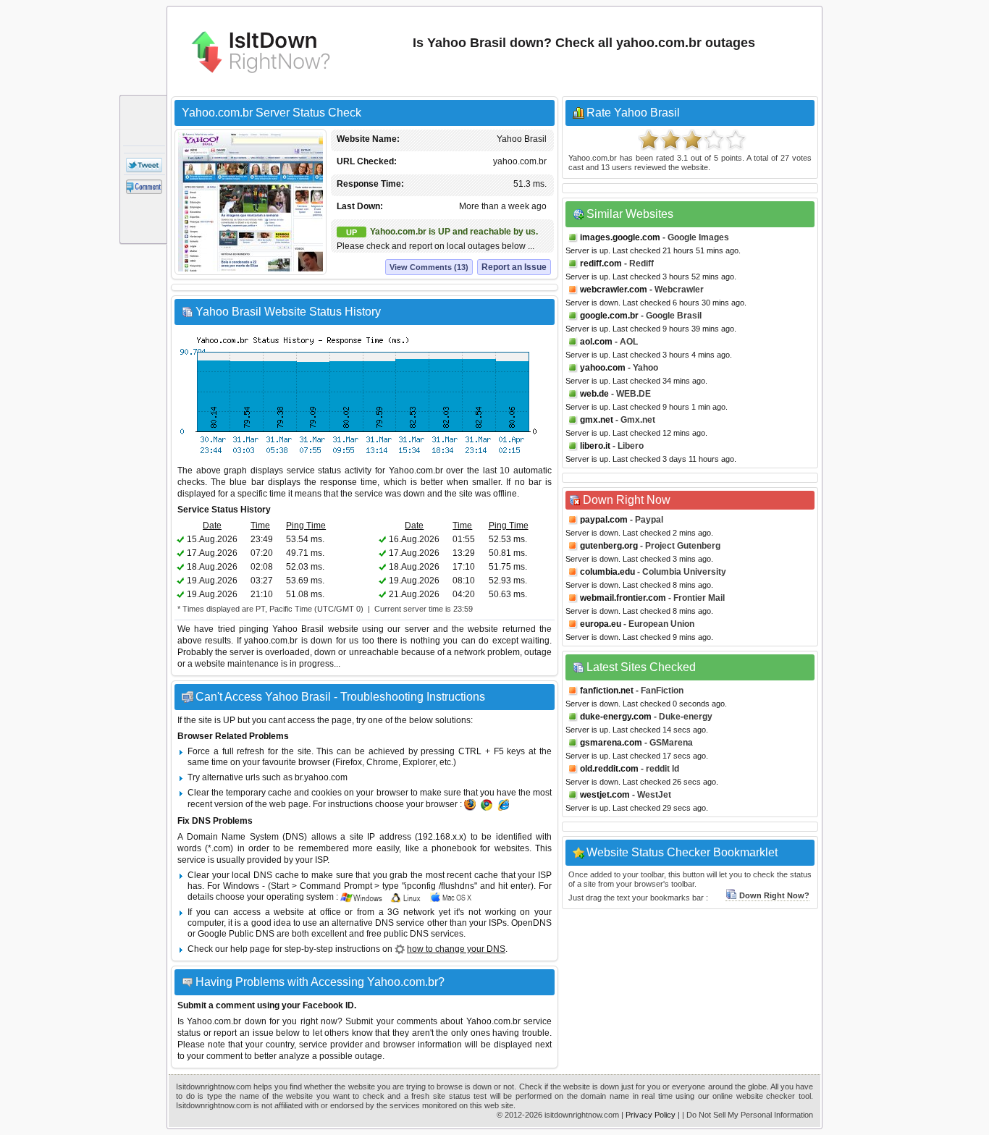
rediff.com (601, 263)
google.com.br (609, 316)
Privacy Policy (651, 1114)
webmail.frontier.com (623, 598)
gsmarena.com (611, 743)
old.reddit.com (609, 769)
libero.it (595, 446)
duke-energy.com (616, 717)
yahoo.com (603, 368)
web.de (594, 394)
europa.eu (600, 624)
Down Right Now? (774, 895)
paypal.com (604, 520)
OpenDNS (531, 923)
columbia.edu (607, 572)
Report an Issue (514, 267)
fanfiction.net (607, 690)
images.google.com (620, 237)
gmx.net (596, 420)
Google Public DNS (236, 934)
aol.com (596, 342)
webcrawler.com (613, 289)
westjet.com (605, 795)
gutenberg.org (609, 546)
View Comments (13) (429, 267)
